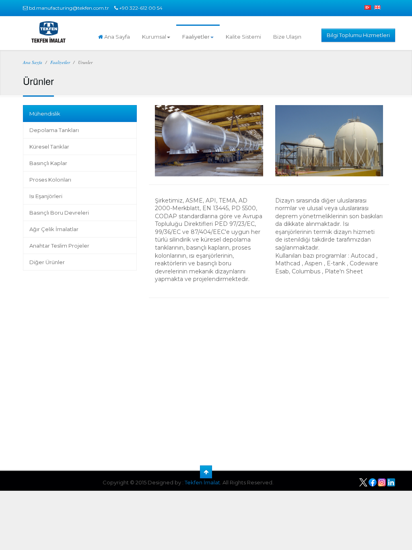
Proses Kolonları (50, 179)
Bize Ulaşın (287, 36)
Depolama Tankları (54, 130)
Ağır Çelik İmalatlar (53, 229)
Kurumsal (154, 36)
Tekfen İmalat (202, 482)
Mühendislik (44, 113)
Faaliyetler (196, 36)
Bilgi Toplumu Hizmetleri (358, 35)
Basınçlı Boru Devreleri (59, 212)
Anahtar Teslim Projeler (59, 245)
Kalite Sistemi (243, 36)
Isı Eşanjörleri (45, 196)
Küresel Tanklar (49, 146)
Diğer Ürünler (47, 262)
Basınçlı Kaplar (48, 163)
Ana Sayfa (116, 36)
